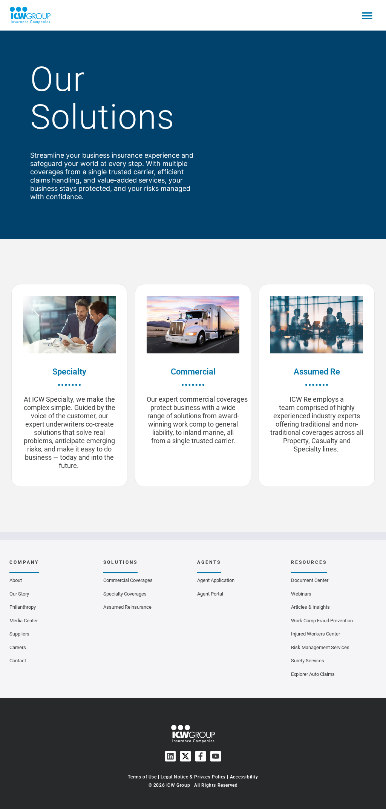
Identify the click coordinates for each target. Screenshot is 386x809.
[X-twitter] (185, 756)
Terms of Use (142, 777)
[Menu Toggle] (367, 15)
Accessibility (244, 777)
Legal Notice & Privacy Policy (193, 777)
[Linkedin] (170, 756)
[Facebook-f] (200, 756)
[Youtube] (215, 756)
